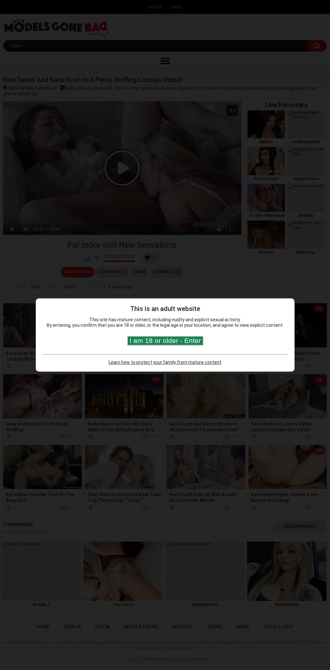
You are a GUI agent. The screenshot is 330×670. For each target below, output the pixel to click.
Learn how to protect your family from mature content (165, 362)
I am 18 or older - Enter (165, 340)
